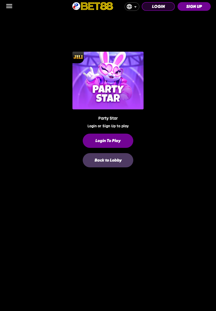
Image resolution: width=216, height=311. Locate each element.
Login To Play (108, 140)
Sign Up (194, 6)
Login (158, 6)
